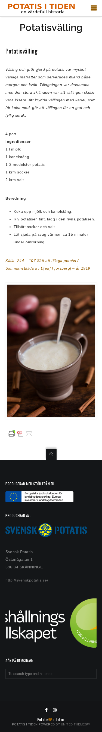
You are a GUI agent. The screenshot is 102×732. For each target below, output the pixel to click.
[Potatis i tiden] (41, 8)
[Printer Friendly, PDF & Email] (20, 433)
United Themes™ (75, 724)
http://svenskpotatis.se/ (26, 580)
